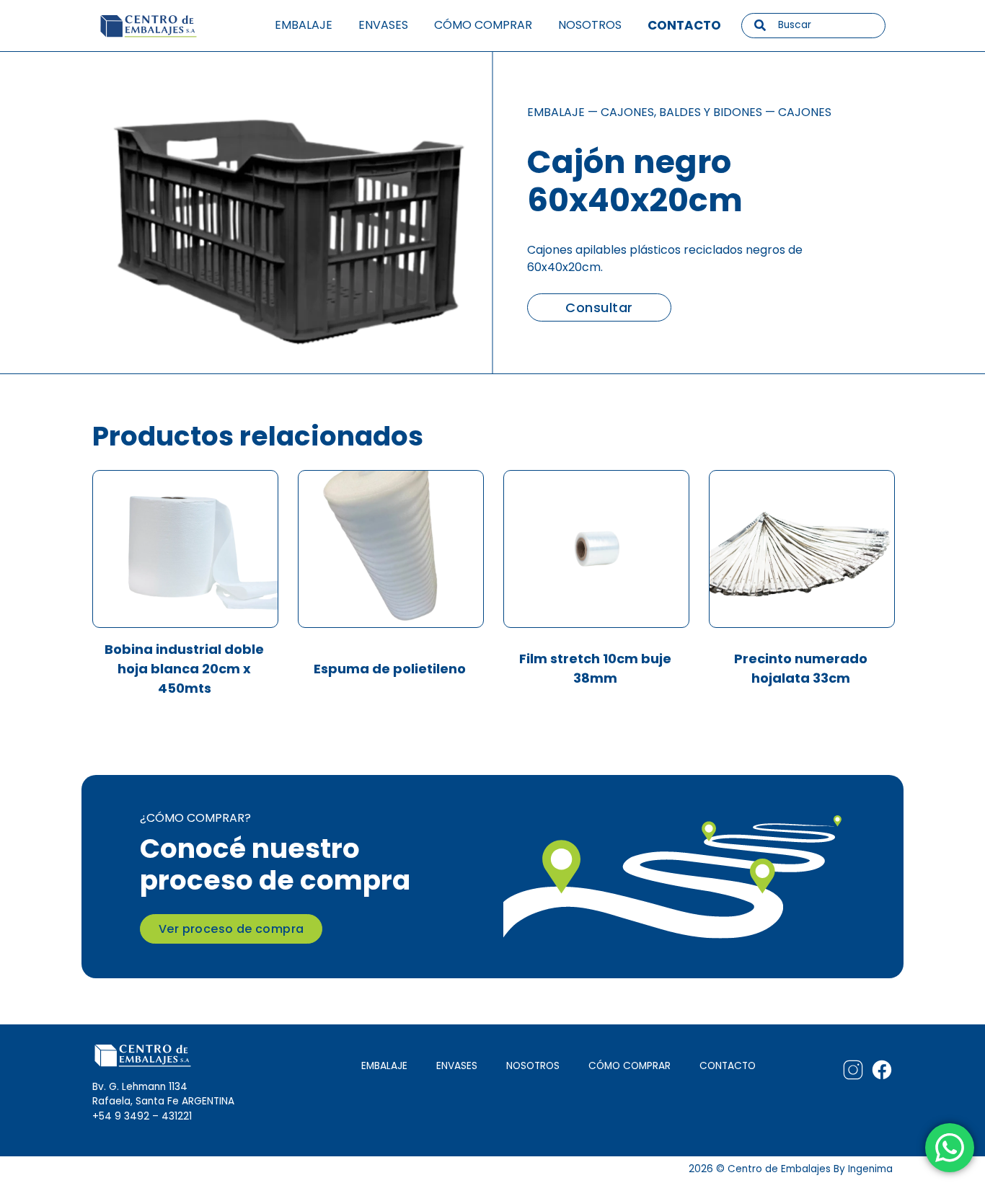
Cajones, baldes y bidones (681, 112)
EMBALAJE (384, 1066)
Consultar (598, 307)
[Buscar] (760, 25)
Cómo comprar (483, 25)
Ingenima (870, 1169)
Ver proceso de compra (231, 929)
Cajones (804, 112)
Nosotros (590, 25)
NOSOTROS (533, 1066)
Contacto (684, 25)
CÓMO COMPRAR (629, 1066)
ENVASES (456, 1066)
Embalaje (303, 25)
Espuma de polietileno (390, 669)
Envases (383, 25)
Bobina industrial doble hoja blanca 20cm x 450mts (184, 668)
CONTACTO (727, 1066)
